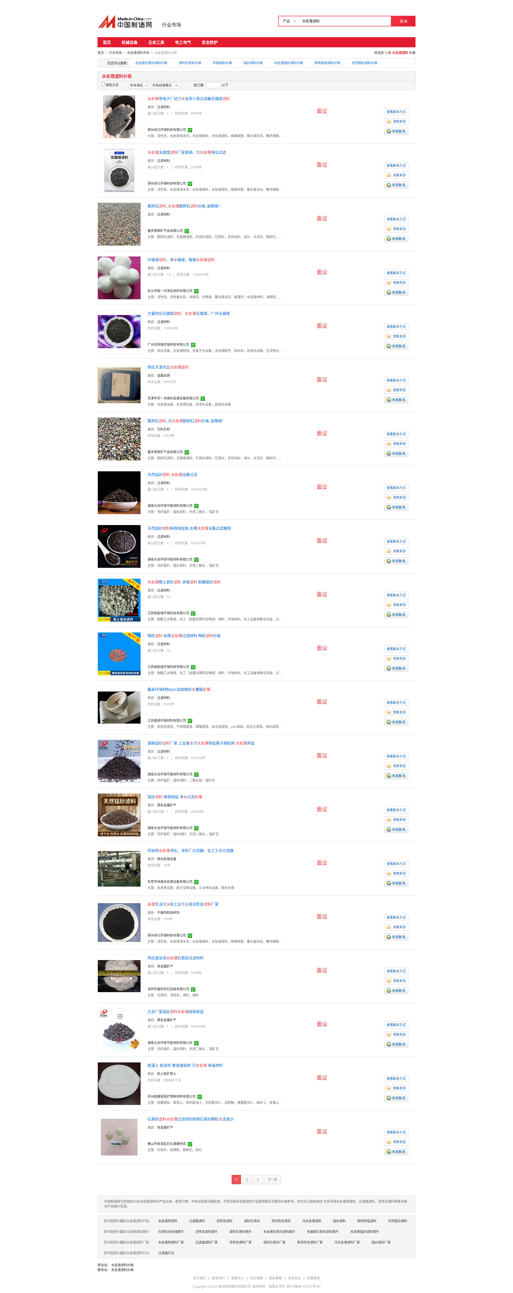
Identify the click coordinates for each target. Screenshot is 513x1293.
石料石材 (163, 429)
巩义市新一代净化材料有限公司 (169, 291)
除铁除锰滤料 (366, 1221)
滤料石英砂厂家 (274, 1242)
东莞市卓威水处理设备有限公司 (169, 881)
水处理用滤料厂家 (171, 1242)
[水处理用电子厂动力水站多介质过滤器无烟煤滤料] (119, 116)
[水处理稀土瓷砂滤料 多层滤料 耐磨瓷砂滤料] (119, 599)
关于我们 (199, 1278)
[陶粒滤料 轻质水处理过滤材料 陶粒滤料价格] (119, 653)
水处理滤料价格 (122, 1265)
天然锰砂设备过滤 (172, 474)
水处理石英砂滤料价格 (151, 63)
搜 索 (403, 21)
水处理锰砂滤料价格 (288, 63)
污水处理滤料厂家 (347, 1242)
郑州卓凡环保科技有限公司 (166, 129)
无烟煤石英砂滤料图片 (323, 1231)
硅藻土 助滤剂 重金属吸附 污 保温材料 (185, 1065)
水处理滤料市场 (138, 53)
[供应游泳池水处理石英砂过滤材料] (119, 975)
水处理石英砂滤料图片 (279, 1231)
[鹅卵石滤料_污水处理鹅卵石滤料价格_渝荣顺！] (119, 438)
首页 (107, 42)
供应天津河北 (168, 367)
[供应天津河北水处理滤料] (119, 385)
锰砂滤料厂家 (381, 1242)
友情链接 (313, 1278)
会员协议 (294, 1278)
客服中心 (237, 1278)
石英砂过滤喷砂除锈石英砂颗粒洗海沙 (190, 1118)
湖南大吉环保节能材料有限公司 (169, 505)
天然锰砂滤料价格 (364, 63)
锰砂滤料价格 (253, 63)
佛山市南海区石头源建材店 (166, 1143)
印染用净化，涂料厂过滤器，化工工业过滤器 (190, 850)
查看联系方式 (396, 112)
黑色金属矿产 (166, 805)
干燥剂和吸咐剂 (168, 912)
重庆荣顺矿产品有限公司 (165, 230)
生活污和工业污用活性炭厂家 (183, 904)
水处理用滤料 (167, 1221)
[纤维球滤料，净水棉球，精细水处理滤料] (119, 277)
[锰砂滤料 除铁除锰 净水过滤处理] (119, 814)
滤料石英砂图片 (240, 1231)
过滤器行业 (166, 1253)
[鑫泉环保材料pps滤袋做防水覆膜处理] (119, 707)
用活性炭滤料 (281, 1221)
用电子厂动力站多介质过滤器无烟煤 (188, 98)
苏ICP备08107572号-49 (303, 1286)
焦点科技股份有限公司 (235, 1286)
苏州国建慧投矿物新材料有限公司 (171, 1096)
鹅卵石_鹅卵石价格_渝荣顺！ (184, 205)
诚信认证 (112, 85)
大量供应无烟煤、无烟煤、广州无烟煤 (188, 313)
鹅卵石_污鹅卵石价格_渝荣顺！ (186, 420)
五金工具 (156, 42)
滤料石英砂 (252, 1221)
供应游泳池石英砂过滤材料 (175, 957)
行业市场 (171, 25)
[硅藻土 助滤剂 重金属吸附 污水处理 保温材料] (119, 1083)
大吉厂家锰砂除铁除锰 (175, 1011)
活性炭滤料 (224, 1221)
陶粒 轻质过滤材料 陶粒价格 (184, 635)
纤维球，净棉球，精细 (181, 259)
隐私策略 (275, 1278)
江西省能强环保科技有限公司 (168, 613)
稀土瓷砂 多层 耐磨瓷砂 (184, 581)
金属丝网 (163, 375)
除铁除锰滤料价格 (327, 63)
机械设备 (130, 42)
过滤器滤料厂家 (206, 1242)
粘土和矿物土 (166, 1073)
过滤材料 (163, 107)
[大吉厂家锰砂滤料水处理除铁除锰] (119, 1029)
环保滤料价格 (222, 63)
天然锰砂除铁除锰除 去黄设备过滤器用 (189, 528)
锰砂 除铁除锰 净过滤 (174, 796)
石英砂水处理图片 (171, 1231)
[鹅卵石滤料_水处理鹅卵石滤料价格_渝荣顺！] (119, 224)
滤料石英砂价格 (190, 63)
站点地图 (256, 1278)
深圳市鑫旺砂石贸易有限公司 (168, 989)
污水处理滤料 (311, 1221)
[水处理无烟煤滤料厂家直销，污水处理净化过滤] (119, 170)
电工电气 (183, 42)
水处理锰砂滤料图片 (364, 1231)
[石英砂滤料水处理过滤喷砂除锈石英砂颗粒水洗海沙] (119, 1137)
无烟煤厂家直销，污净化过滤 (186, 152)
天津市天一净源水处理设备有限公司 (173, 398)
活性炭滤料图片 (206, 1231)
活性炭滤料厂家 (240, 1242)
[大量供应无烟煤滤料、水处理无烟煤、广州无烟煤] (119, 331)
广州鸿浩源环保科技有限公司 (168, 344)
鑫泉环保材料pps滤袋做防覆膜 (178, 689)
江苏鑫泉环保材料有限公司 (166, 720)
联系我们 (218, 1278)
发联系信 (399, 121)
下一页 (272, 1179)
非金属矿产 (165, 966)
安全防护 (210, 42)
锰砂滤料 (339, 1221)
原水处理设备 (166, 859)
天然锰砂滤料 (397, 1221)
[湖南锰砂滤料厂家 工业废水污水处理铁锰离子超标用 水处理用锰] (119, 761)
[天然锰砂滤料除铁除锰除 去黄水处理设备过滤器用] (119, 546)
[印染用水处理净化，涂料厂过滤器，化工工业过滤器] (119, 868)
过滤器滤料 (197, 1221)
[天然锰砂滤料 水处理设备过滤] (119, 492)
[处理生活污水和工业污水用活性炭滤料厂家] (119, 922)
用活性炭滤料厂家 (310, 1242)
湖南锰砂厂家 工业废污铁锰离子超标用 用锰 (200, 742)
